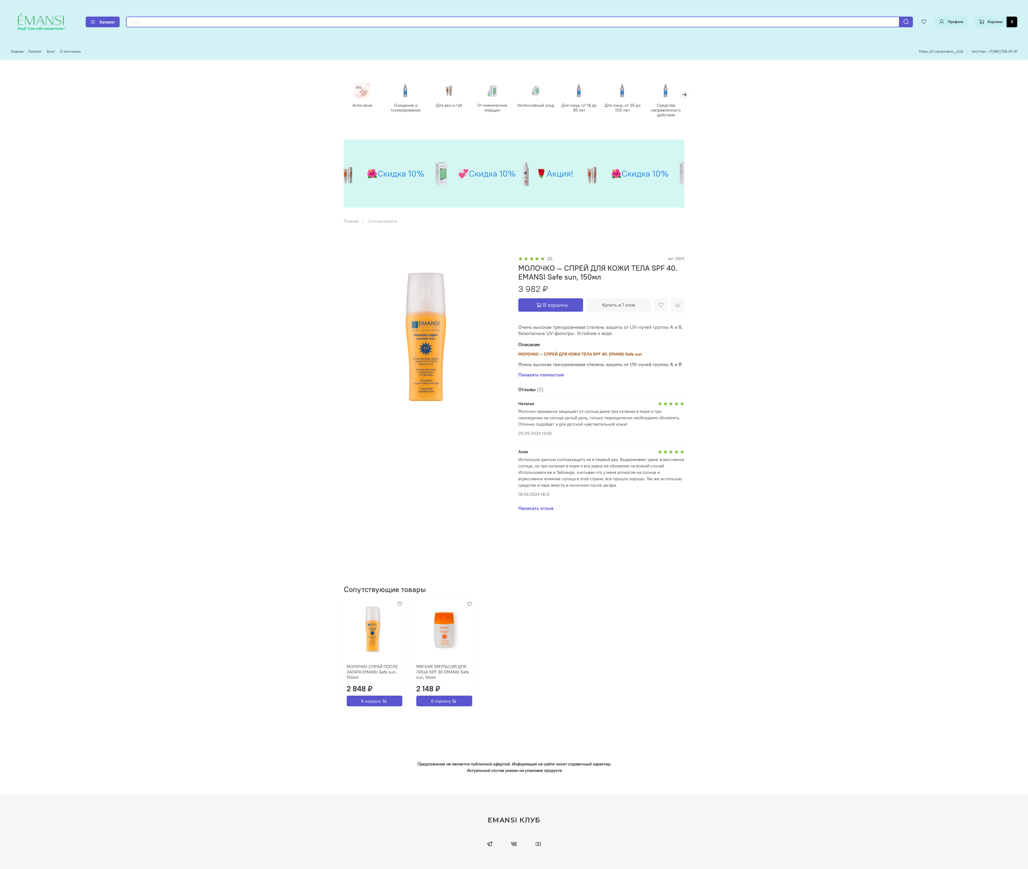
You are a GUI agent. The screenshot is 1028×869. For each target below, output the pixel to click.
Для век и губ (449, 105)
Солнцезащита (382, 221)
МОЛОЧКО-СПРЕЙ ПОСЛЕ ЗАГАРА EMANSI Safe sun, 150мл (372, 672)
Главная (17, 51)
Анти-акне (362, 105)
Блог (51, 51)
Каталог (107, 22)
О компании (70, 51)
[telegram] (489, 844)
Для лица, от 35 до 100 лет (622, 107)
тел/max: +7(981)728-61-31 (994, 51)
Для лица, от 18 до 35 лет (579, 107)
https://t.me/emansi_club (941, 51)
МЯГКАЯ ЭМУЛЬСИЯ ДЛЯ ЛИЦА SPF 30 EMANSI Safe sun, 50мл (442, 672)
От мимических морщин (492, 107)
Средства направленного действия (666, 109)
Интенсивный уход (535, 105)
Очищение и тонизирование (406, 107)
